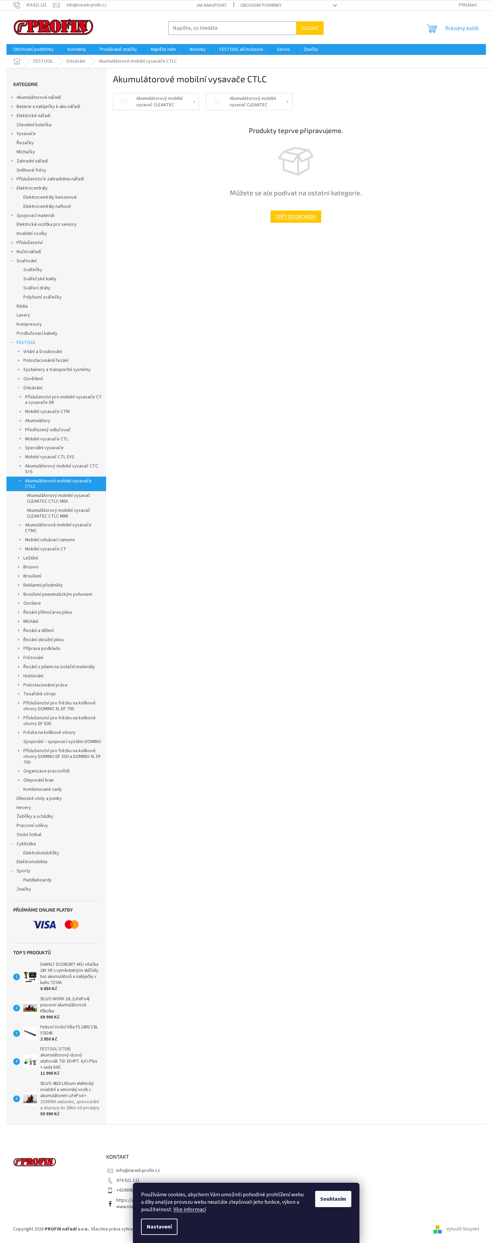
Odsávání (32, 388)
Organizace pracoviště (46, 771)
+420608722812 (131, 1190)
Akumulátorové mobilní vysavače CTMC (58, 528)
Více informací (189, 1209)
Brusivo (31, 567)
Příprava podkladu (41, 648)
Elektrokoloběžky (41, 853)
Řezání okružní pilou (43, 639)
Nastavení (159, 1226)
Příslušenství (30, 242)
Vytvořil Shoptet (462, 1229)
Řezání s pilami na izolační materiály (59, 666)
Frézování (33, 657)
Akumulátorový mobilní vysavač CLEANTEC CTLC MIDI (58, 498)
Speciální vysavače (44, 447)
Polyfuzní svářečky (42, 297)
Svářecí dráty (36, 288)
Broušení (32, 576)
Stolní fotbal (29, 834)
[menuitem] (33, 49)
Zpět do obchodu (296, 216)
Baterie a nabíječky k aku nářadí (48, 106)
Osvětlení (33, 378)
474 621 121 (128, 1180)
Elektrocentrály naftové (47, 206)
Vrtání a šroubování (42, 351)
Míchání (30, 621)
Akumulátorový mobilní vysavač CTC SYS (61, 469)
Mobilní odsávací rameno (50, 540)
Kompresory (29, 324)
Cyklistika (26, 844)
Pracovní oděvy (32, 825)
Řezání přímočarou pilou (47, 612)
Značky (24, 889)
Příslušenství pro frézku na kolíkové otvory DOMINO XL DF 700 (59, 706)
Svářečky (32, 269)
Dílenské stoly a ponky (39, 798)
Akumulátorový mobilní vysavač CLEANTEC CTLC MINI (58, 513)
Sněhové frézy (31, 170)
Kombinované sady (42, 789)
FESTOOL (26, 342)
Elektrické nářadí (33, 115)
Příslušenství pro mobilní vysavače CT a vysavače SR (63, 400)
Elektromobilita (32, 861)
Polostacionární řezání (45, 360)
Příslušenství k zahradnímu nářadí (50, 179)
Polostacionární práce (45, 685)
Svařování (27, 261)
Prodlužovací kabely (37, 333)
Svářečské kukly (39, 279)
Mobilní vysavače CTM (47, 411)
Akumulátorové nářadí (39, 97)
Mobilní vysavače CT (45, 549)
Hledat (310, 28)
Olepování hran (38, 780)
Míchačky (26, 152)
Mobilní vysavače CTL (46, 439)
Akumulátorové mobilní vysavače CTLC (58, 484)
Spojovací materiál (35, 215)
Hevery (24, 807)
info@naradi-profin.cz (138, 1170)
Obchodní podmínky (261, 5)
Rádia (22, 306)
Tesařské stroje (39, 694)
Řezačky (25, 142)
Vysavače (26, 133)
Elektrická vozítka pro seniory (47, 224)
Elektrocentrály (32, 188)
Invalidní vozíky (32, 233)
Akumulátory (37, 420)
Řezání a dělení (38, 630)
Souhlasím (333, 1199)
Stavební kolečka (34, 125)
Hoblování (33, 676)
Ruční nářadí (29, 251)
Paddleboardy (37, 880)
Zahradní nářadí (32, 161)
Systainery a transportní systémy (57, 369)
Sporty (23, 871)
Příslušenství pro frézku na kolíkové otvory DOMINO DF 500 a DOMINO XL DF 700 (62, 756)
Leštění (30, 558)
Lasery (23, 315)
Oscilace (32, 603)
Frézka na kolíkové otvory (49, 732)
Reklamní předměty (43, 585)
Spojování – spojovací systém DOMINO (62, 741)
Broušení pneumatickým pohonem (57, 594)
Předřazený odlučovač (48, 430)
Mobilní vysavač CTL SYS (49, 457)
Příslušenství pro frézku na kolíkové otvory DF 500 (59, 721)
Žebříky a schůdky (35, 816)
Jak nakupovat (211, 5)
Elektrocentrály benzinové (50, 197)
